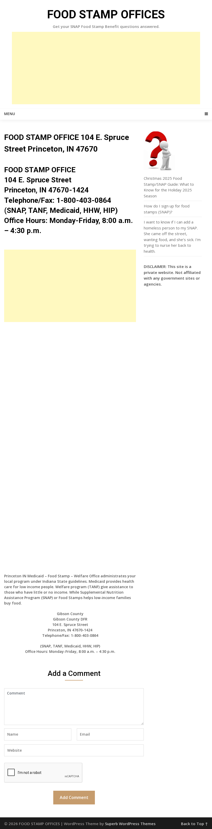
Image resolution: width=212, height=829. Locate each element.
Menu (9, 113)
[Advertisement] (106, 68)
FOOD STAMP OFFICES (106, 14)
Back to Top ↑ (194, 823)
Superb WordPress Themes (130, 823)
